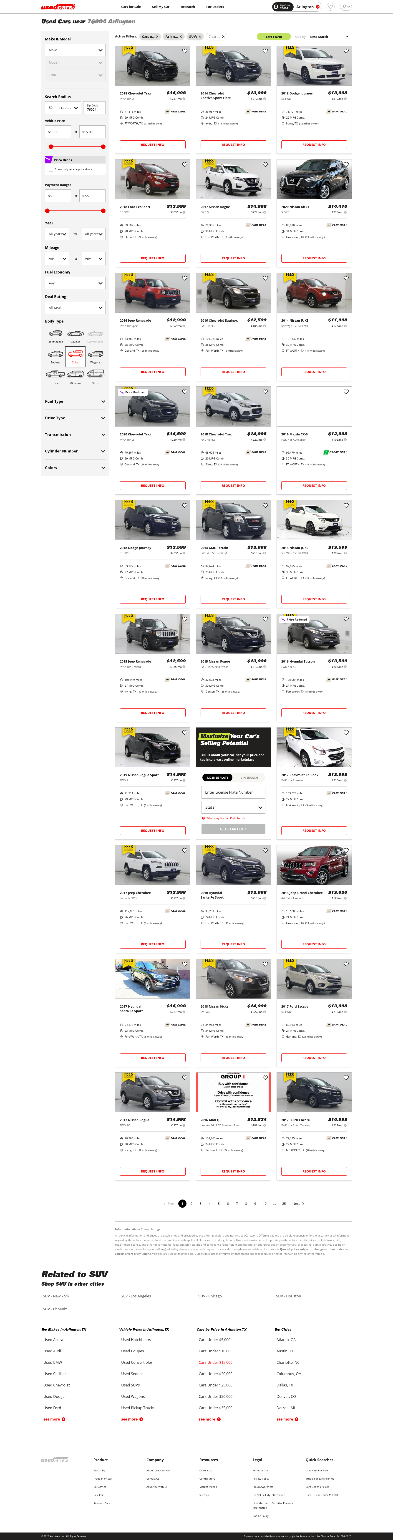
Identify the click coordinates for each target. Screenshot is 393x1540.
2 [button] (191, 1203)
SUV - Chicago (210, 1296)
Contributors (207, 1478)
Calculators (206, 1470)
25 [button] (284, 1203)
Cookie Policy (261, 1516)
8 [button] (246, 1203)
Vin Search (249, 777)
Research (188, 7)
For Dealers (215, 7)
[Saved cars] (331, 7)
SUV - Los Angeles (136, 1296)
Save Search (274, 37)
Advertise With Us (156, 1486)
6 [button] (228, 1203)
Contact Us (152, 1478)
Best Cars (98, 1495)
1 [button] (182, 1203)
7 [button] (237, 1203)
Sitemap (204, 1495)
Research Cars (101, 1503)
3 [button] (201, 1203)
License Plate (217, 777)
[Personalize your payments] (183, 98)
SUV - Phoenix (55, 1309)
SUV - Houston (288, 1296)
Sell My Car (160, 7)
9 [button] (255, 1203)
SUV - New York (56, 1296)
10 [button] (265, 1203)
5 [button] (219, 1203)
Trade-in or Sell (102, 1478)
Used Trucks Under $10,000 (322, 1495)
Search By (99, 1470)
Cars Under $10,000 (317, 1486)
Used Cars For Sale (317, 1470)
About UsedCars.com (158, 1470)
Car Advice (99, 1486)
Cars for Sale (131, 7)
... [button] (274, 1203)
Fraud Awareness (263, 1486)
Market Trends (208, 1486)
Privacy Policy (261, 1478)
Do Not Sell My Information (269, 1495)
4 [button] (210, 1203)
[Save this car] (184, 51)
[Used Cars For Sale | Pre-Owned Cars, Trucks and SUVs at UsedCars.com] (58, 7)
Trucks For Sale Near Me (320, 1478)
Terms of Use (260, 1470)
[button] (299, 1206)
